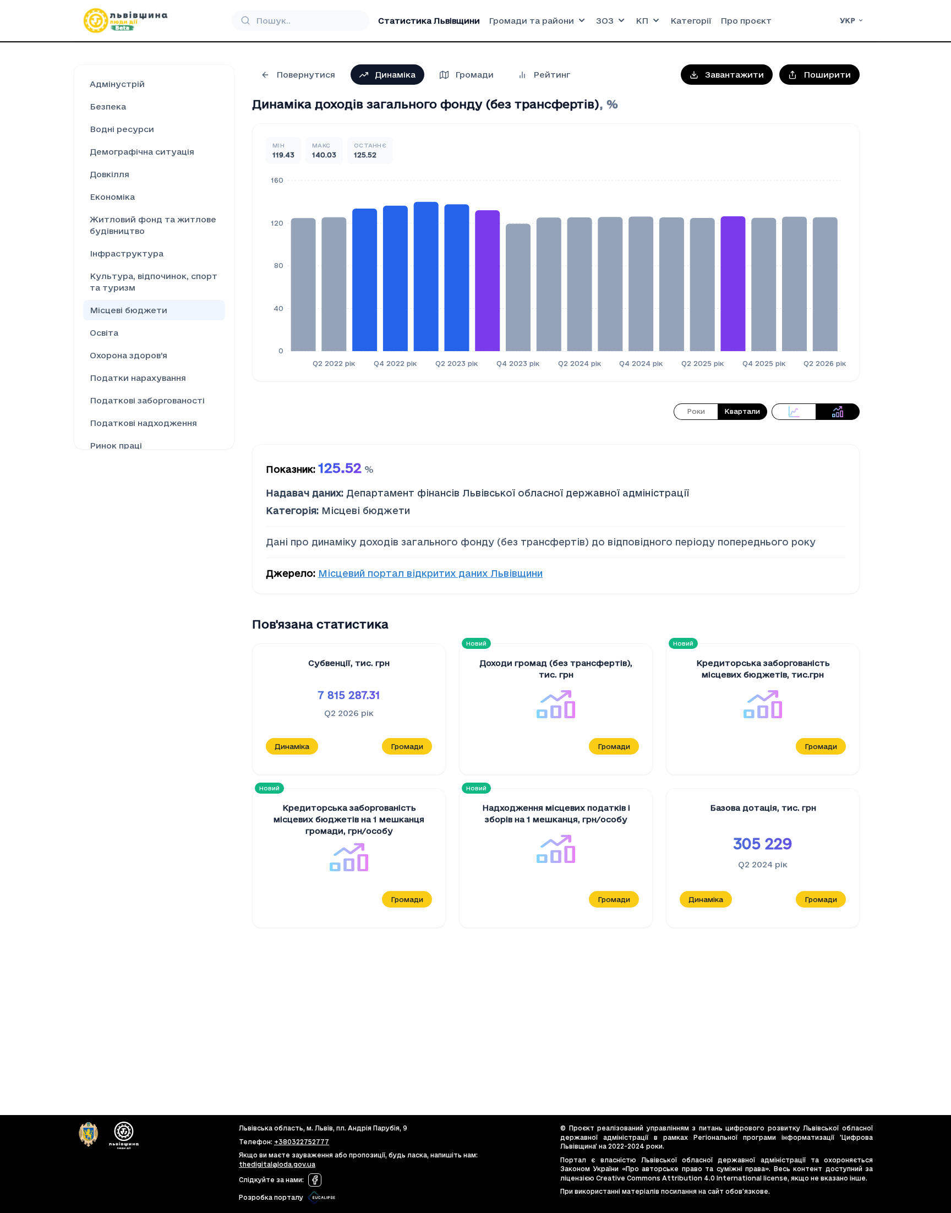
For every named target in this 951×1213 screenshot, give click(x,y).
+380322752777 (301, 1141)
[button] (727, 74)
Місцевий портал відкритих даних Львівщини (430, 573)
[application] (556, 271)
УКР (847, 20)
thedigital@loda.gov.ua (277, 1164)
